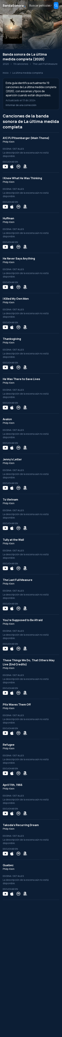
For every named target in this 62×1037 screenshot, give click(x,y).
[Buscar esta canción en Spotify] (18, 166)
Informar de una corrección (21, 105)
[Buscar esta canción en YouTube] (5, 166)
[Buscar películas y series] (56, 5)
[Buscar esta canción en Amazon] (25, 166)
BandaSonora (14, 5)
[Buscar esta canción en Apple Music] (11, 166)
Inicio (6, 72)
